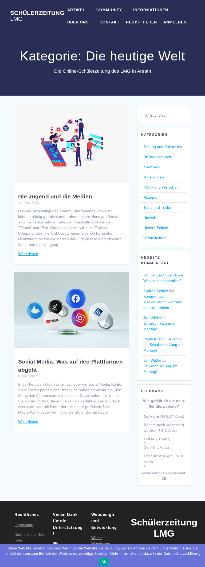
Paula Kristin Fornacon (162, 339)
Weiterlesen (28, 254)
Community (109, 10)
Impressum (23, 525)
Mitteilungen (153, 177)
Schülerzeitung (37, 16)
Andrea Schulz (155, 291)
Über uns (78, 22)
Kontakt (110, 22)
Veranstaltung (155, 238)
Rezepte (150, 197)
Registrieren (141, 22)
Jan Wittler (152, 318)
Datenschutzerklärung (182, 553)
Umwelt (149, 217)
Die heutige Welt (157, 157)
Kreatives (151, 167)
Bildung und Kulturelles (162, 147)
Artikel (76, 10)
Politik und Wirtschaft (161, 187)
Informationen (150, 10)
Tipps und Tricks (157, 207)
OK (104, 562)
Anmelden (175, 22)
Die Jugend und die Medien (55, 196)
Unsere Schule (155, 228)
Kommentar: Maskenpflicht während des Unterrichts (162, 302)
